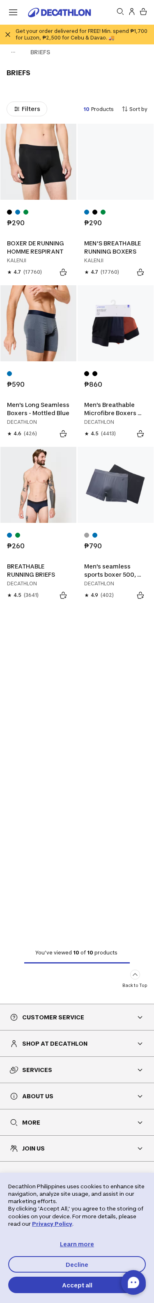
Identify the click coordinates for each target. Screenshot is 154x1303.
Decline (77, 1264)
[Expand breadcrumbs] (13, 52)
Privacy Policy (52, 1223)
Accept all (77, 1285)
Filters (31, 108)
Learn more (77, 1244)
